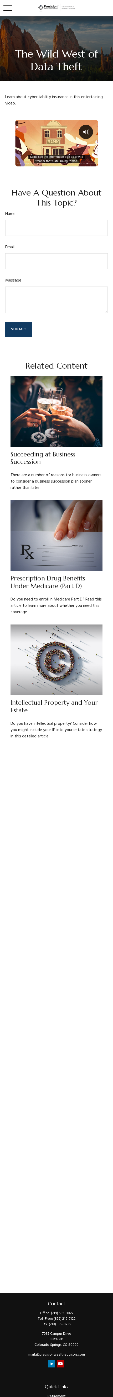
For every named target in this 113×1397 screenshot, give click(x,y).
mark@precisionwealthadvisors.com (56, 1355)
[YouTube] (60, 1363)
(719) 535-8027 (62, 1313)
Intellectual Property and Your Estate (54, 706)
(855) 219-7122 (64, 1319)
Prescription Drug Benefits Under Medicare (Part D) (48, 582)
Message (13, 280)
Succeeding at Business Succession (43, 458)
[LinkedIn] (51, 1363)
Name (10, 214)
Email (9, 247)
